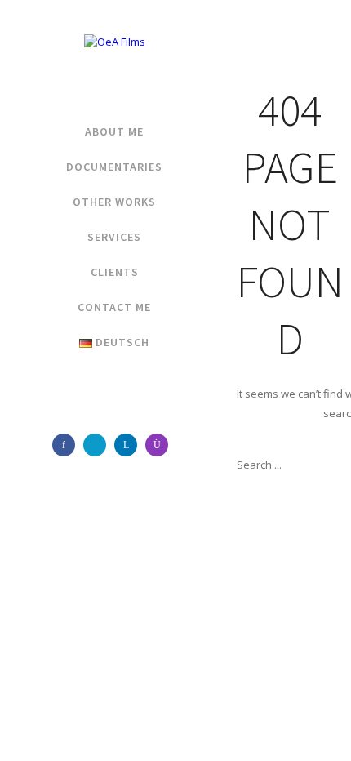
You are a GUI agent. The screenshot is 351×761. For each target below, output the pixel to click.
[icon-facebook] (67, 445)
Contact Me (114, 307)
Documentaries (114, 166)
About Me (114, 131)
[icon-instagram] (160, 445)
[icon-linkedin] (129, 445)
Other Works (114, 201)
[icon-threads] (98, 445)
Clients (115, 272)
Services (114, 236)
